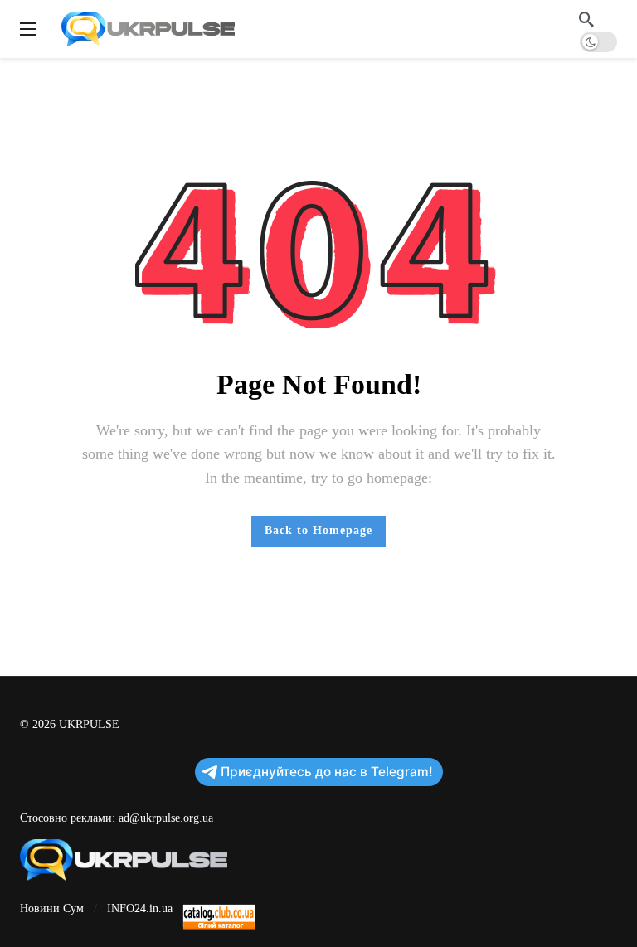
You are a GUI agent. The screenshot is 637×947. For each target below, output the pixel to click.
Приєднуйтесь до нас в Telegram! (327, 771)
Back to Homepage (318, 530)
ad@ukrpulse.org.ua (166, 818)
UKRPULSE (89, 724)
